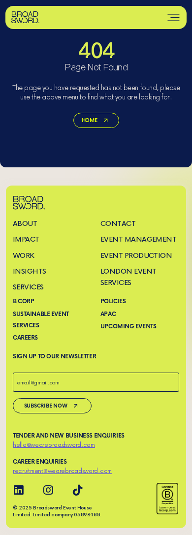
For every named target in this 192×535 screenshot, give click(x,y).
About (25, 223)
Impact (26, 239)
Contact (117, 223)
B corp (23, 301)
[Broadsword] (25, 17)
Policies (113, 301)
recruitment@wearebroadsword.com (62, 471)
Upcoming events (128, 326)
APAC (108, 313)
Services (28, 287)
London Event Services (128, 276)
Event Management (138, 239)
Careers (25, 337)
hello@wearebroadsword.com (54, 445)
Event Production (136, 255)
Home (89, 120)
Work (23, 255)
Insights (29, 271)
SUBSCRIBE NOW (45, 405)
